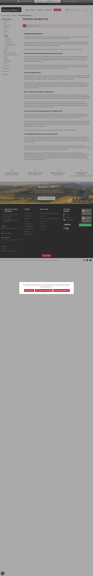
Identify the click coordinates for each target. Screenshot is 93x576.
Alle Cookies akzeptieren (61, 290)
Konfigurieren (29, 290)
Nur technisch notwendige (44, 290)
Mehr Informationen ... (46, 286)
